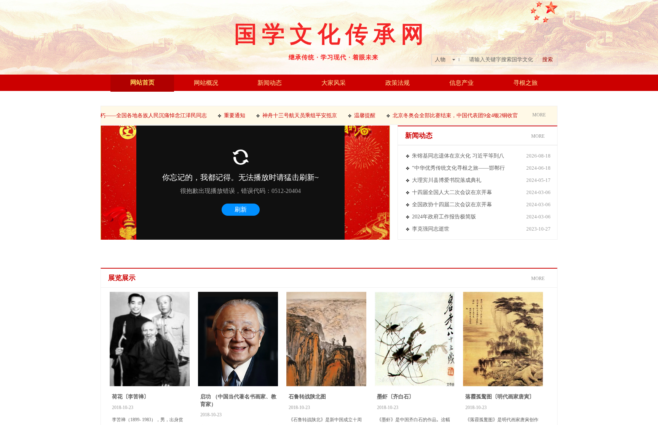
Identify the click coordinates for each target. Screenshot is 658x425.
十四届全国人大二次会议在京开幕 (452, 192)
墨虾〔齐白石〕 (395, 396)
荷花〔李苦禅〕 (130, 396)
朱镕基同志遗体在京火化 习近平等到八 (458, 156)
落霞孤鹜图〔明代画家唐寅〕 (500, 396)
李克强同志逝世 (430, 229)
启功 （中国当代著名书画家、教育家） (238, 400)
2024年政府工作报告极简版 (444, 217)
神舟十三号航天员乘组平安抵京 (291, 115)
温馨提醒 (356, 115)
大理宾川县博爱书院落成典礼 (446, 180)
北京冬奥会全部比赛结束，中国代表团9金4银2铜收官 (447, 115)
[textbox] (501, 60)
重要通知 (226, 115)
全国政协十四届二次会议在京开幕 (452, 204)
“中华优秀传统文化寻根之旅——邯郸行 (458, 168)
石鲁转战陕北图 (307, 396)
